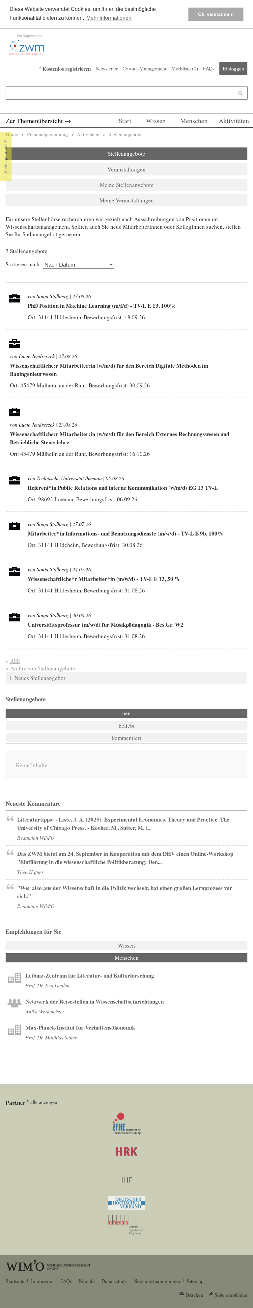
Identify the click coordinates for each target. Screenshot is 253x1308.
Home (12, 134)
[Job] (14, 300)
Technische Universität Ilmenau (69, 478)
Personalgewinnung (47, 134)
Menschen (194, 120)
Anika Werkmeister (44, 1011)
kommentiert (126, 738)
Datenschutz (114, 1281)
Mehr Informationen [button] (108, 18)
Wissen (156, 120)
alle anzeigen (43, 1102)
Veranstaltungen (126, 169)
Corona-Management (144, 68)
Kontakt (86, 1281)
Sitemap (195, 1281)
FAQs (208, 68)
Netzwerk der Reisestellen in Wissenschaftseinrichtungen (94, 1001)
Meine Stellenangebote (127, 185)
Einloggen (233, 68)
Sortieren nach (23, 264)
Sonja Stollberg (53, 296)
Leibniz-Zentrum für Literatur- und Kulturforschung (89, 975)
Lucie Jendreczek (37, 356)
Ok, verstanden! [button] (216, 14)
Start (125, 120)
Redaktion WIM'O (35, 837)
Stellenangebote (126, 153)
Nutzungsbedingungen (156, 1281)
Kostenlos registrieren (66, 68)
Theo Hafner (30, 871)
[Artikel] (14, 978)
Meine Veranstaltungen (126, 200)
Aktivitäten (234, 120)
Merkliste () (184, 68)
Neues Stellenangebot (39, 678)
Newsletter (107, 68)
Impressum (42, 1281)
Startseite (15, 1281)
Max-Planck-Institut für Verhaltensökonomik (80, 1027)
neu (126, 713)
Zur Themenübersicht (34, 120)
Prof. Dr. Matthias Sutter (51, 1037)
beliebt (127, 725)
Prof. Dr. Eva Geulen (47, 985)
